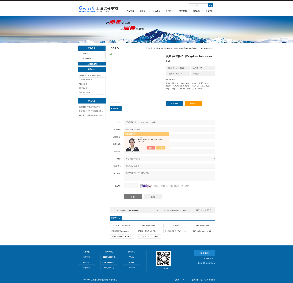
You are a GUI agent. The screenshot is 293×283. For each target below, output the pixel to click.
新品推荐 (91, 69)
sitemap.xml (186, 280)
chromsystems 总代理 (110, 268)
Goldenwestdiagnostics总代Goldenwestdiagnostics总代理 (110, 262)
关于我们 (143, 11)
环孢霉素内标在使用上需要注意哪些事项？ (91, 111)
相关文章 (91, 101)
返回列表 (208, 210)
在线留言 (196, 11)
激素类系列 (87, 58)
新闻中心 (170, 11)
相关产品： (115, 218)
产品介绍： (115, 108)
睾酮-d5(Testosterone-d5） (202, 231)
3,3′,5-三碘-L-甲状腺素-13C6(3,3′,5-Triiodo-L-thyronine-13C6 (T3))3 (122, 226)
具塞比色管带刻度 (85, 80)
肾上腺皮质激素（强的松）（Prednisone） (176, 231)
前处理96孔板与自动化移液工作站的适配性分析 (91, 115)
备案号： (177, 280)
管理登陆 (212, 280)
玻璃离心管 (83, 84)
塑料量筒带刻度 (84, 92)
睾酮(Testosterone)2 (149, 226)
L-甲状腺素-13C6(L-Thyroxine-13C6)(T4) (149, 236)
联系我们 (209, 11)
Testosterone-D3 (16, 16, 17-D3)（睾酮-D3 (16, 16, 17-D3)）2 (122, 236)
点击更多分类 (92, 64)
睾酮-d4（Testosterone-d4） (130, 210)
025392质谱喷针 (109, 257)
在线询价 (174, 103)
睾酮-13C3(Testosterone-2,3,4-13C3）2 (122, 231)
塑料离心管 (83, 88)
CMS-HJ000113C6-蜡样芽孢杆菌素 (91, 75)
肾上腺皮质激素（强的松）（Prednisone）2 (149, 231)
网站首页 (130, 11)
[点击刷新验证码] (146, 186)
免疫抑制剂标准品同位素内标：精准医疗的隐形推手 (91, 107)
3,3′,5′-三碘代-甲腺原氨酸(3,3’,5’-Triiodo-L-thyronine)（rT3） (182, 210)
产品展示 (156, 11)
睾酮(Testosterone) (202, 226)
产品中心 (165, 48)
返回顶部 (199, 210)
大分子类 (84, 54)
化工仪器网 (204, 280)
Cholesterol (176, 226)
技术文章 (183, 11)
